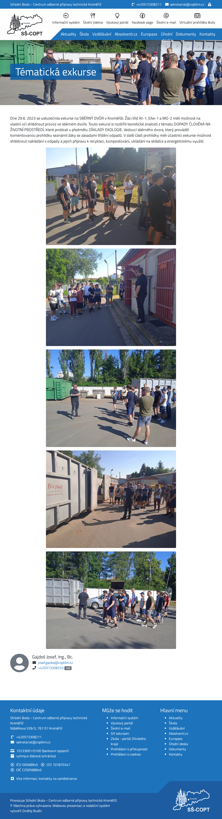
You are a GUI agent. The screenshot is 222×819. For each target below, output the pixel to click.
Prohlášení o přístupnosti (129, 749)
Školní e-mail (120, 728)
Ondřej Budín (32, 810)
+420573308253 (51, 667)
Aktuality (68, 34)
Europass (149, 34)
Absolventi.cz (126, 34)
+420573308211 (148, 4)
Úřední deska (166, 37)
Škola (84, 34)
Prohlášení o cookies (126, 754)
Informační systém (124, 717)
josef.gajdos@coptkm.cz (55, 662)
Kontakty (207, 34)
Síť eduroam (120, 733)
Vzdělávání (101, 34)
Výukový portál (122, 723)
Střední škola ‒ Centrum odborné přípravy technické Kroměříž (71, 800)
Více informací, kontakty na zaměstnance (46, 778)
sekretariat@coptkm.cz (187, 4)
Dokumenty (186, 34)
